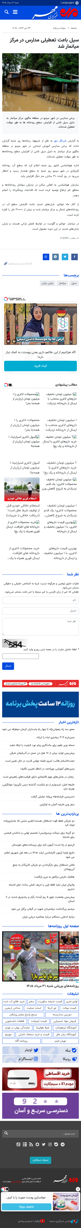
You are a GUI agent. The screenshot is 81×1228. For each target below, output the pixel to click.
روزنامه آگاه (21, 1041)
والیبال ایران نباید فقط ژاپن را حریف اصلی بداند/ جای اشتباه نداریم (42, 887)
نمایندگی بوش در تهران (17, 1028)
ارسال (8, 666)
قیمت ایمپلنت (39, 1021)
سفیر (31, 1001)
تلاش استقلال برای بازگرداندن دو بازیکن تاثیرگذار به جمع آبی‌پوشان (44, 867)
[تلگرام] (62, 1145)
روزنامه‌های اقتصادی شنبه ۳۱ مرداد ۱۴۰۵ (51, 986)
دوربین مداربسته (62, 1015)
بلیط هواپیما (42, 1028)
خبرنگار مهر (60, 141)
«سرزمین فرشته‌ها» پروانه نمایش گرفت (53, 797)
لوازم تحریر (72, 1001)
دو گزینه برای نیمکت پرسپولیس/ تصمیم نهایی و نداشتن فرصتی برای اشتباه (39, 835)
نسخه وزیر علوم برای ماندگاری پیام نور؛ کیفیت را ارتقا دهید (42, 745)
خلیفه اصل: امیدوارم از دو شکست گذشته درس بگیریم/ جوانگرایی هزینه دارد (38, 787)
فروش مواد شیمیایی (64, 1021)
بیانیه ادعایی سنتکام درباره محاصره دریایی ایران (48, 917)
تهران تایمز (60, 1041)
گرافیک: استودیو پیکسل (29, 1221)
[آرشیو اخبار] (24, 1145)
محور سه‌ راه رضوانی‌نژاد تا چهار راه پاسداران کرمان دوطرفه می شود (38, 729)
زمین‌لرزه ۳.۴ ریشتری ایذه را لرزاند (55, 737)
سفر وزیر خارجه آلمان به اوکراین (57, 804)
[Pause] (8, 341)
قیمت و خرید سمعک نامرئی (33, 1034)
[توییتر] (43, 1145)
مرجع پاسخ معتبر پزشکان (23, 1015)
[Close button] (78, 1189)
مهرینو (8, 1034)
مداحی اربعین (12, 1008)
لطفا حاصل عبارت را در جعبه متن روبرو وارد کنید (51, 650)
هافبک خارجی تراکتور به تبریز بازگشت (54, 877)
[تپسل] (6, 299)
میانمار (62, 283)
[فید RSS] (31, 1145)
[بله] (56, 1145)
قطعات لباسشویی (14, 1021)
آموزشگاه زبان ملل (66, 1034)
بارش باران (47, 283)
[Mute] (14, 341)
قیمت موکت (69, 1008)
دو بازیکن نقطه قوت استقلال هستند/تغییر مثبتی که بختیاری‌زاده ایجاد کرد (39, 823)
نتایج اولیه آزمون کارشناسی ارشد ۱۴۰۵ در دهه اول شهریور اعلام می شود (39, 855)
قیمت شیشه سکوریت (50, 1001)
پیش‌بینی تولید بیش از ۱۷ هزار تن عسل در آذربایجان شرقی (42, 753)
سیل (74, 283)
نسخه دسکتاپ (40, 1160)
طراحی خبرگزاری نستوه (60, 1221)
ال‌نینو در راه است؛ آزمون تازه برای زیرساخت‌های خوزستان (43, 845)
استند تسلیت (34, 1008)
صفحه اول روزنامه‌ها (63, 926)
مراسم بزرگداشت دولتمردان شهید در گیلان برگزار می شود (43, 909)
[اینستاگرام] (50, 1145)
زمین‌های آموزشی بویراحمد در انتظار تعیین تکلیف (47, 769)
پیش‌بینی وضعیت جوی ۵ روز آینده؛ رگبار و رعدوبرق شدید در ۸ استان (40, 899)
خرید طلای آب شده (14, 1001)
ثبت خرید (40, 366)
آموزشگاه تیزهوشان (66, 1028)
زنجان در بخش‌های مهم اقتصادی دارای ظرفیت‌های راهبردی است (39, 777)
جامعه (74, 28)
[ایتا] (18, 1145)
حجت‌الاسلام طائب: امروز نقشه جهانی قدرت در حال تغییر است (40, 761)
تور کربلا (52, 1008)
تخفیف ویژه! (26, 1206)
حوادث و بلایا (59, 28)
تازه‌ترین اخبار (69, 722)
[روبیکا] (37, 1145)
